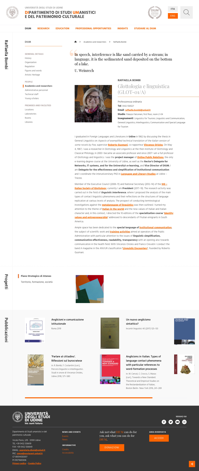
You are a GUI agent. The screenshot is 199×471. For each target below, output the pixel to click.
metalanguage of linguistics (117, 205)
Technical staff (31, 94)
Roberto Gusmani (118, 145)
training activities (120, 231)
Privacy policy (19, 463)
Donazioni (112, 447)
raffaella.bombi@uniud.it (138, 110)
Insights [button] (122, 28)
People (29, 81)
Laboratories (30, 113)
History (28, 58)
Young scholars (32, 98)
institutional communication (155, 227)
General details (34, 54)
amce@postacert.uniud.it (30, 453)
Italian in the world (113, 209)
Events (65, 436)
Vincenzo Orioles (153, 145)
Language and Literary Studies (138, 174)
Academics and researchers (38, 86)
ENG (172, 16)
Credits (65, 449)
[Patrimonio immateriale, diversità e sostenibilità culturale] (90, 289)
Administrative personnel (36, 90)
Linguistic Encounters (135, 248)
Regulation (30, 66)
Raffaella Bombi (119, 42)
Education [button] (62, 28)
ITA (173, 9)
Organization (31, 62)
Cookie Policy (34, 463)
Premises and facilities (38, 105)
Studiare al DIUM (145, 28)
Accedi (159, 438)
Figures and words (33, 70)
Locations (29, 109)
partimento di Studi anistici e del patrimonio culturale (60, 15)
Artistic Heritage (32, 74)
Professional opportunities (93, 28)
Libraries (29, 122)
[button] (186, 12)
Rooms (28, 117)
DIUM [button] (28, 28)
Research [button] (43, 28)
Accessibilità (68, 452)
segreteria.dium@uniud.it (32, 450)
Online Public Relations (150, 157)
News (64, 439)
